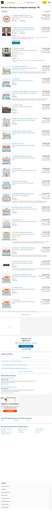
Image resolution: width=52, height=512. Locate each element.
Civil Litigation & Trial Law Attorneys (37, 276)
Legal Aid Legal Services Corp (7, 377)
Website (13, 18)
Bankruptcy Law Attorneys (6, 429)
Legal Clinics (3, 430)
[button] (49, 2)
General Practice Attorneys (34, 50)
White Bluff (16, 420)
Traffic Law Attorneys (39, 429)
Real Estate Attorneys (5, 433)
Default (47, 11)
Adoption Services (32, 381)
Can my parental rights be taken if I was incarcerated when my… (15, 364)
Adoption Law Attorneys (34, 209)
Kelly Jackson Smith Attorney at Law (8, 387)
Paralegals (31, 17)
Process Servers (38, 430)
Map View (5, 11)
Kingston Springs (11, 311)
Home (2, 311)
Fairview (2, 420)
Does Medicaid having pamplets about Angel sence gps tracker (14, 368)
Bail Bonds (20, 430)
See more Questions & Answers (26, 371)
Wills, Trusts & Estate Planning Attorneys (29, 68)
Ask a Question (26, 357)
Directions (18, 31)
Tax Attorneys (21, 432)
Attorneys (31, 29)
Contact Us (16, 42)
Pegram (28, 420)
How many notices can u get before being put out (12, 361)
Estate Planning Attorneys (34, 93)
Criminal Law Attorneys (24, 29)
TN (5, 311)
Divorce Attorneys (15, 17)
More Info (18, 18)
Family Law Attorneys (24, 17)
